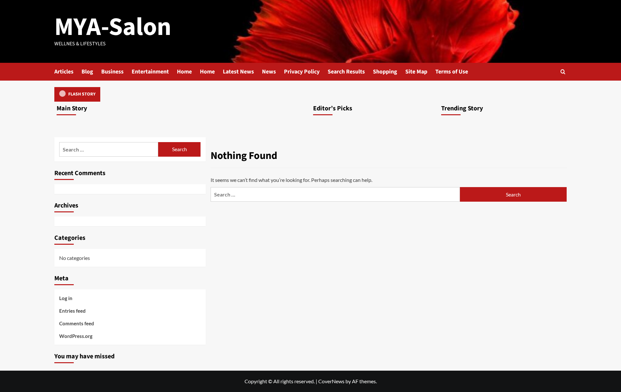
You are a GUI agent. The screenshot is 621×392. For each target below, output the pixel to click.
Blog (87, 72)
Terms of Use (451, 72)
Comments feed (76, 323)
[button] (563, 71)
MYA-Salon (112, 27)
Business (112, 72)
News (269, 72)
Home (184, 72)
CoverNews (331, 381)
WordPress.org (76, 336)
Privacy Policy (302, 72)
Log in (65, 298)
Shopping (385, 72)
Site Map (416, 72)
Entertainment (150, 72)
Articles (63, 72)
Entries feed (72, 311)
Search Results (346, 72)
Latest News (238, 72)
